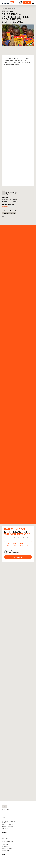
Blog (3, 11)
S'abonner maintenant (9, 213)
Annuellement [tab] (27, 538)
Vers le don (17, 557)
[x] (11, 219)
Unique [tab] (6, 538)
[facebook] (4, 219)
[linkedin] (6, 219)
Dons (25, 2)
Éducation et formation (8, 206)
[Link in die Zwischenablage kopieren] (2, 219)
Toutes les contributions (9, 8)
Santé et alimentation (8, 208)
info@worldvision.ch (7, 836)
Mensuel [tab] (16, 538)
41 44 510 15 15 (6, 838)
